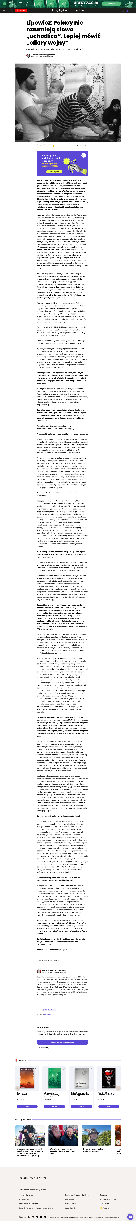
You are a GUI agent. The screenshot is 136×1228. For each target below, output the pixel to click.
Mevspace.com (98, 1217)
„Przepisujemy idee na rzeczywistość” (32, 1190)
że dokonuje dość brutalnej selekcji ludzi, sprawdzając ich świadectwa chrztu (59, 293)
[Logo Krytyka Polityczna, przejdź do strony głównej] (68, 10)
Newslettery (69, 1199)
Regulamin (104, 1195)
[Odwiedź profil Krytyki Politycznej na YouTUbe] (41, 1217)
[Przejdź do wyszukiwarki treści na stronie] (11, 10)
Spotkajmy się (70, 1208)
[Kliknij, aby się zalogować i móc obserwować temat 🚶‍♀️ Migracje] (54, 1010)
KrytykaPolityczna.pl (26, 1195)
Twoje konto (104, 1204)
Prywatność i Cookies (108, 1199)
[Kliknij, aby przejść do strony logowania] (123, 10)
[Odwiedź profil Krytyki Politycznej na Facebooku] (29, 1217)
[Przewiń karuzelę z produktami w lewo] (17, 1088)
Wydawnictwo (24, 1199)
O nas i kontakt (70, 1204)
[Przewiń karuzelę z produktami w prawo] (118, 1088)
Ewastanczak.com (113, 1217)
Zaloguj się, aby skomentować (62, 1042)
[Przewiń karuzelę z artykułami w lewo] (17, 1142)
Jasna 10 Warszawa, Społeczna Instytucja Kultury (36, 1208)
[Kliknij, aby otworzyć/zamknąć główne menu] (4, 10)
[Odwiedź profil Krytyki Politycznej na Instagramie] (33, 1217)
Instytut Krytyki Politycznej (28, 1204)
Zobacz (27, 1106)
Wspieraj (22, 10)
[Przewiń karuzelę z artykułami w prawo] (118, 1142)
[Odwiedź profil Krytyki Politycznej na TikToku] (37, 1217)
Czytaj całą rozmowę (46, 939)
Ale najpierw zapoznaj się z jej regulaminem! (69, 1034)
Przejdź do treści (10, 3)
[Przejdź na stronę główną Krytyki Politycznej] (33, 1178)
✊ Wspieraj (104, 1208)
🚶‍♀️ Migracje (47, 1010)
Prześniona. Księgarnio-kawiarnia (77, 1195)
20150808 (47, 1014)
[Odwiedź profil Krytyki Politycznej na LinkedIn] (45, 1217)
